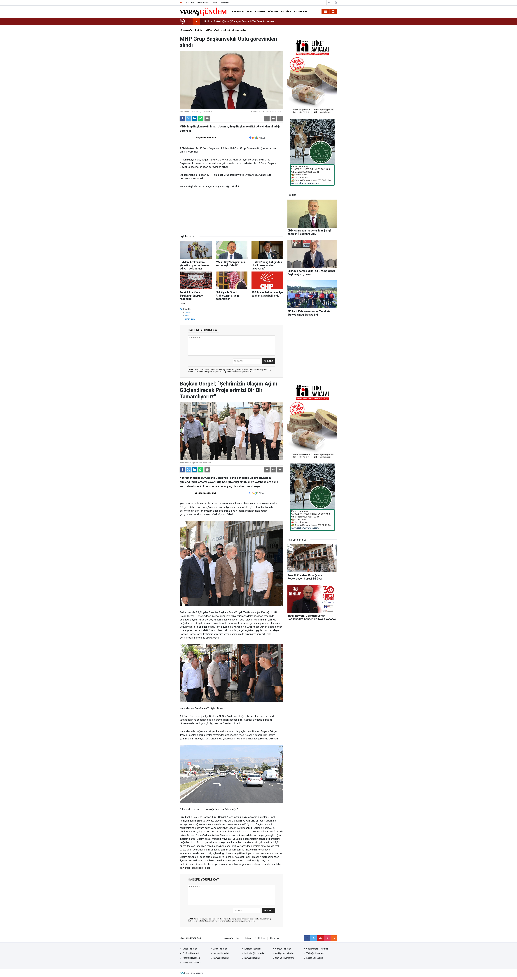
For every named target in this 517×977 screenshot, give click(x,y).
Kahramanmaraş (242, 11)
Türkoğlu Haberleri (315, 953)
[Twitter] (188, 118)
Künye (239, 938)
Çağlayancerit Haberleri (317, 948)
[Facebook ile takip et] (307, 938)
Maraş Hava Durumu (191, 962)
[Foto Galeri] (335, 2)
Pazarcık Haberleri (191, 958)
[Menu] (325, 11)
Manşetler (190, 3)
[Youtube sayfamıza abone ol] (320, 938)
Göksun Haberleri (283, 948)
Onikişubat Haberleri (284, 953)
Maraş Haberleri (189, 948)
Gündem (273, 11)
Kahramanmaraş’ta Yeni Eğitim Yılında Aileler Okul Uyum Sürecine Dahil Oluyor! (250, 21)
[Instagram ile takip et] (327, 938)
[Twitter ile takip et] (313, 938)
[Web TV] (329, 2)
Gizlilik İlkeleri (260, 938)
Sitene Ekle (224, 3)
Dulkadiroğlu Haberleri (254, 953)
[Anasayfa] (181, 3)
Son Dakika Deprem (284, 958)
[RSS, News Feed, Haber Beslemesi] (334, 938)
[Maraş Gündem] (203, 12)
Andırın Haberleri (221, 953)
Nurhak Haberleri (221, 958)
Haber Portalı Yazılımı (193, 973)
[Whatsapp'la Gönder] (200, 118)
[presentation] (189, 21)
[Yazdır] (207, 118)
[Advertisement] (231, 211)
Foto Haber (301, 11)
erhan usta (190, 319)
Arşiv (215, 3)
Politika (285, 11)
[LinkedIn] (194, 118)
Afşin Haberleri (220, 948)
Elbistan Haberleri (252, 948)
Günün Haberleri (203, 3)
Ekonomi (260, 11)
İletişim (248, 938)
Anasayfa (187, 30)
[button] (267, 118)
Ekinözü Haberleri (190, 953)
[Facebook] (182, 118)
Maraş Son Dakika (314, 958)
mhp (187, 315)
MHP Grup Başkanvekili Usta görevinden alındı (226, 30)
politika (188, 312)
